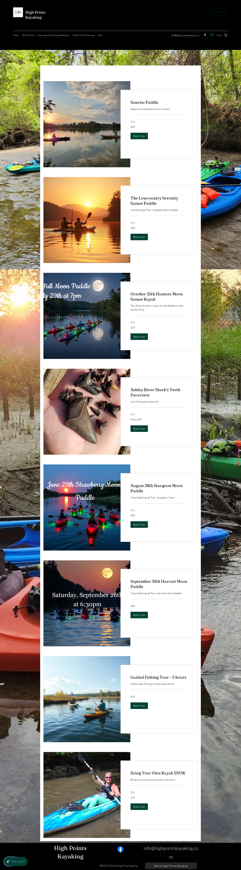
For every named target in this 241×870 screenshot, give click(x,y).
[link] (226, 34)
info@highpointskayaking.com (185, 35)
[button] (139, 136)
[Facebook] (205, 34)
